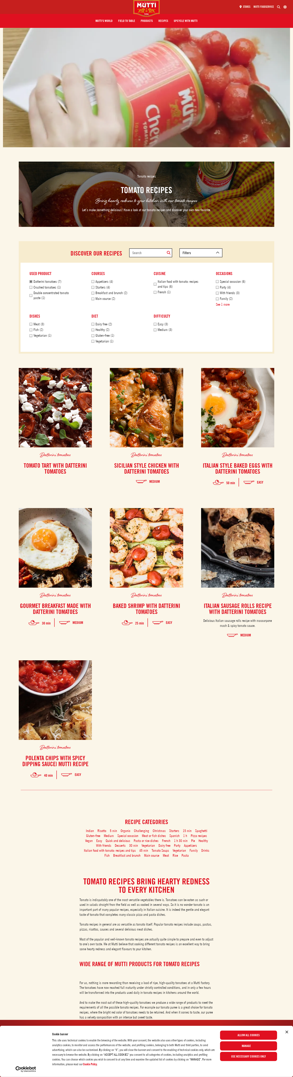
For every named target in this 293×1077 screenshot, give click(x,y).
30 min (133, 845)
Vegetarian (148, 845)
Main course (151, 855)
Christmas (159, 831)
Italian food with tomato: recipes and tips (110, 850)
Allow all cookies (249, 1035)
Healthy (203, 841)
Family (194, 850)
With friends (103, 845)
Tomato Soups (160, 850)
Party (177, 845)
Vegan (89, 841)
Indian (90, 831)
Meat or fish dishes (154, 836)
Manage (246, 1046)
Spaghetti (201, 831)
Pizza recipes (199, 836)
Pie (193, 841)
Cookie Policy (90, 1064)
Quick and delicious (118, 841)
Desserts (120, 845)
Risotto (101, 831)
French (166, 841)
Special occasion (127, 836)
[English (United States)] (285, 7)
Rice (175, 855)
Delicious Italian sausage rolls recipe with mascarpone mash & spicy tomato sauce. (237, 623)
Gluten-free (93, 836)
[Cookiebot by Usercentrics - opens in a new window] (25, 1069)
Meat (166, 855)
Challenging (141, 831)
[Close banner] (286, 1032)
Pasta (185, 855)
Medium (109, 836)
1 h (185, 836)
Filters (187, 253)
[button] (104, 21)
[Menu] (68, 7)
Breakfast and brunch (127, 855)
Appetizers (190, 845)
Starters (174, 831)
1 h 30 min (181, 841)
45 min (143, 850)
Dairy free (164, 845)
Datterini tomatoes (55, 454)
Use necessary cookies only (248, 1056)
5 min (113, 831)
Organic (125, 831)
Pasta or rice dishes (146, 841)
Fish (107, 855)
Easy (99, 841)
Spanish (174, 836)
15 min (187, 831)
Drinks (205, 850)
